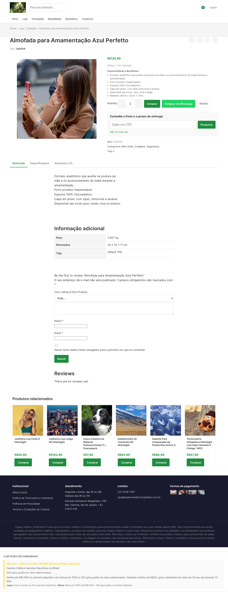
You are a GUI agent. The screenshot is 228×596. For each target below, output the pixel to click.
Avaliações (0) (63, 163)
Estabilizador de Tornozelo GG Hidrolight (127, 442)
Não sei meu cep (119, 132)
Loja (24, 18)
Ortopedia (38, 18)
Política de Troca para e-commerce (32, 498)
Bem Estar (127, 146)
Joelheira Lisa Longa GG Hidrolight (61, 440)
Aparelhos (71, 18)
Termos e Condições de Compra (30, 509)
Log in (213, 7)
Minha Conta (19, 492)
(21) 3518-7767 (126, 491)
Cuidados (140, 146)
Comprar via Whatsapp (178, 103)
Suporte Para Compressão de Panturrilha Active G (163, 442)
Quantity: (112, 103)
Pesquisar (207, 124)
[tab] (19, 163)
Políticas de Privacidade (26, 503)
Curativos (87, 18)
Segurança (153, 146)
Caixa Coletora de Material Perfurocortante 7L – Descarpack (95, 443)
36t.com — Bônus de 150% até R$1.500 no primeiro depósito (43, 563)
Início (15, 18)
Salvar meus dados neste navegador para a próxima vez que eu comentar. (100, 349)
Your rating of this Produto (70, 291)
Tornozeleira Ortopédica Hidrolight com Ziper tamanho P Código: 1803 (199, 443)
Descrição (18, 163)
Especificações (39, 163)
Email (58, 333)
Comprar (152, 103)
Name (59, 320)
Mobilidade (54, 18)
